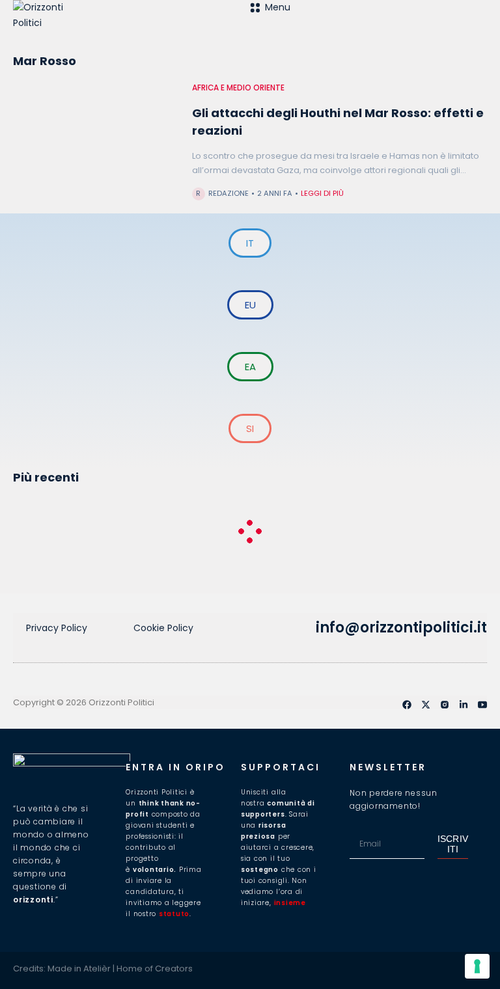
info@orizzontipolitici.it (401, 627)
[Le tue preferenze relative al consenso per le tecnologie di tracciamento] (477, 966)
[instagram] (444, 704)
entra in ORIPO (175, 767)
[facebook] (406, 704)
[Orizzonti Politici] (131, 26)
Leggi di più (322, 193)
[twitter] (425, 704)
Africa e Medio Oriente (238, 88)
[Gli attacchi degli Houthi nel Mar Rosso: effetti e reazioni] (96, 145)
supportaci (280, 767)
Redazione (228, 193)
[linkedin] (463, 704)
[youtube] (482, 704)
